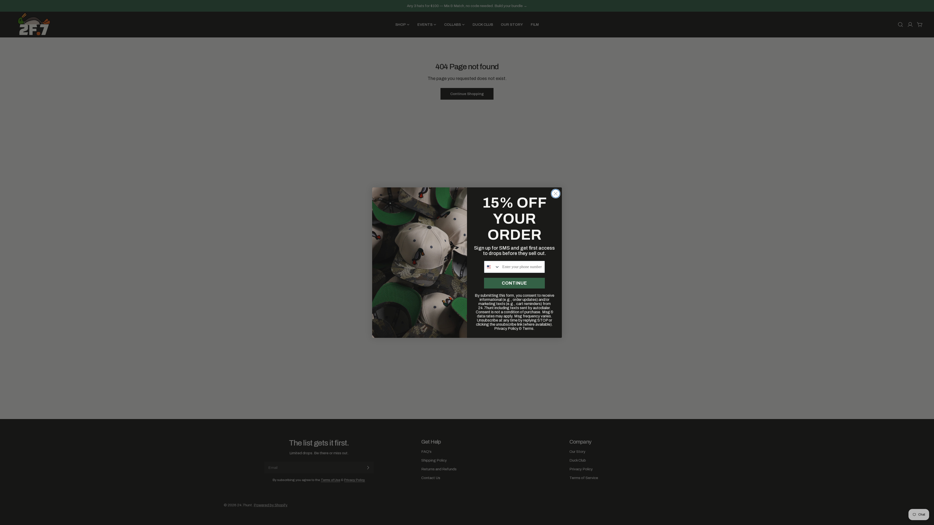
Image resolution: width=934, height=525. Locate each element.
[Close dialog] (555, 193)
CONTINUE (514, 283)
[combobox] (492, 267)
